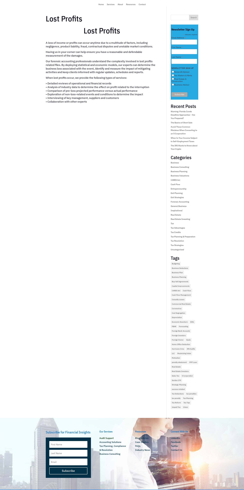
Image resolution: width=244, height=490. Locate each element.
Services (111, 4)
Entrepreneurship (178, 189)
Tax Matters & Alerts (183, 75)
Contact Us (176, 450)
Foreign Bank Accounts (181, 331)
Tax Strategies (177, 245)
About (120, 4)
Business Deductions (180, 268)
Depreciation (177, 317)
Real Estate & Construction (178, 80)
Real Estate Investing (180, 219)
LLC (173, 353)
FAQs (137, 446)
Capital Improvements (180, 286)
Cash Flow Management (181, 295)
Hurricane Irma (178, 349)
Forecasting (183, 326)
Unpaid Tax (176, 407)
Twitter (174, 446)
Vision (185, 407)
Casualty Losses (178, 299)
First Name (177, 47)
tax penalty (176, 398)
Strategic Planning (179, 385)
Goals (188, 340)
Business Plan (177, 272)
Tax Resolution (177, 241)
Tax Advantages (178, 228)
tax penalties (191, 394)
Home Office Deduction (181, 344)
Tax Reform (176, 403)
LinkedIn (175, 438)
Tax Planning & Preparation (183, 236)
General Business (179, 206)
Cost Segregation (178, 313)
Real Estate (176, 215)
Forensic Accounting (180, 201)
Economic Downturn (180, 322)
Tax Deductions (178, 394)
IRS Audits (191, 349)
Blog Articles (142, 438)
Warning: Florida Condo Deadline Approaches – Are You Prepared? (183, 115)
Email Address (178, 37)
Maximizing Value (184, 353)
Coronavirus (176, 308)
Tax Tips (187, 403)
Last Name (177, 57)
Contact (142, 4)
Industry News (142, 450)
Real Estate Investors (180, 371)
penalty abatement (179, 362)
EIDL (192, 322)
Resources (131, 4)
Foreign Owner (178, 340)
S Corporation (187, 376)
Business (175, 162)
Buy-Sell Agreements (180, 281)
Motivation (176, 358)
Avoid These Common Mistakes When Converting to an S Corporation (184, 130)
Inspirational (176, 210)
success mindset (178, 389)
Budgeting (176, 264)
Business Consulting (180, 167)
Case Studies (142, 442)
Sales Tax (175, 376)
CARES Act (175, 180)
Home (101, 4)
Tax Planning (188, 398)
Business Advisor (181, 85)
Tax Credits (176, 232)
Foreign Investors (179, 335)
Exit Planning (177, 193)
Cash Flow (175, 184)
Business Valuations (180, 175)
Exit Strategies (177, 197)
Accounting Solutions (110, 442)
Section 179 (176, 380)
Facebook (176, 442)
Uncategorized (177, 249)
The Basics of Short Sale (181, 122)
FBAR (174, 326)
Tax (172, 223)
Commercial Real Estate (181, 304)
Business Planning (179, 171)
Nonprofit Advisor (181, 72)
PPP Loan (193, 362)
